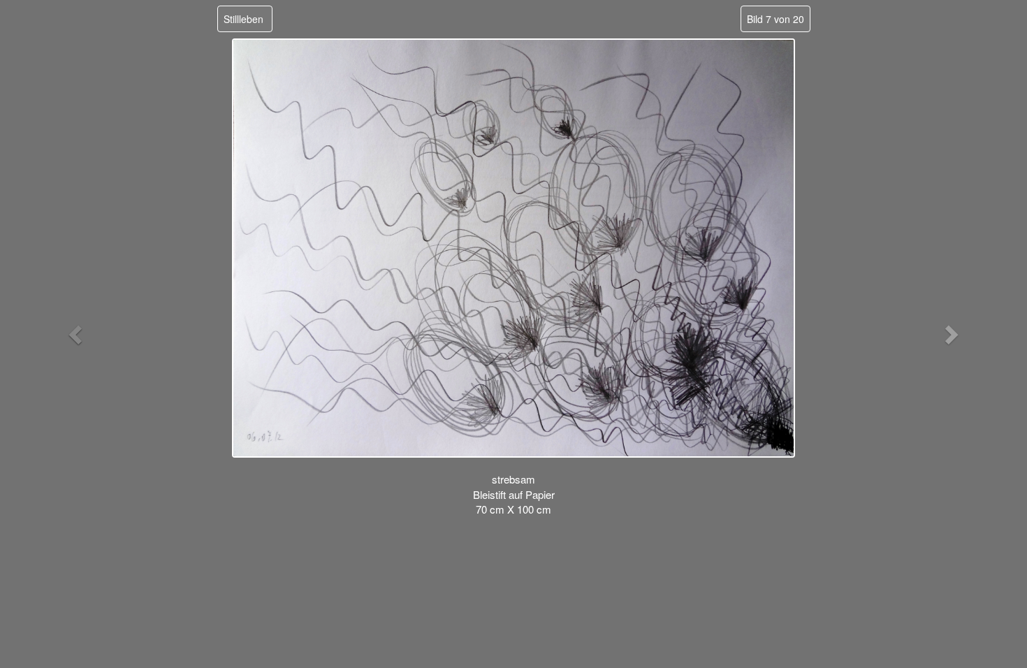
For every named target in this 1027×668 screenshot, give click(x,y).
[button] (77, 334)
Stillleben (243, 19)
